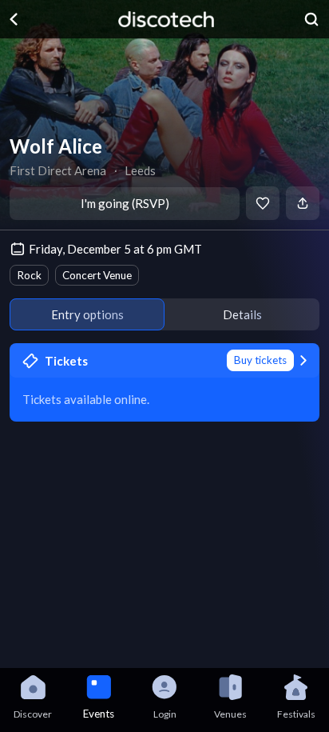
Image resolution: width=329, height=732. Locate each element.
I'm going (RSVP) (125, 203)
